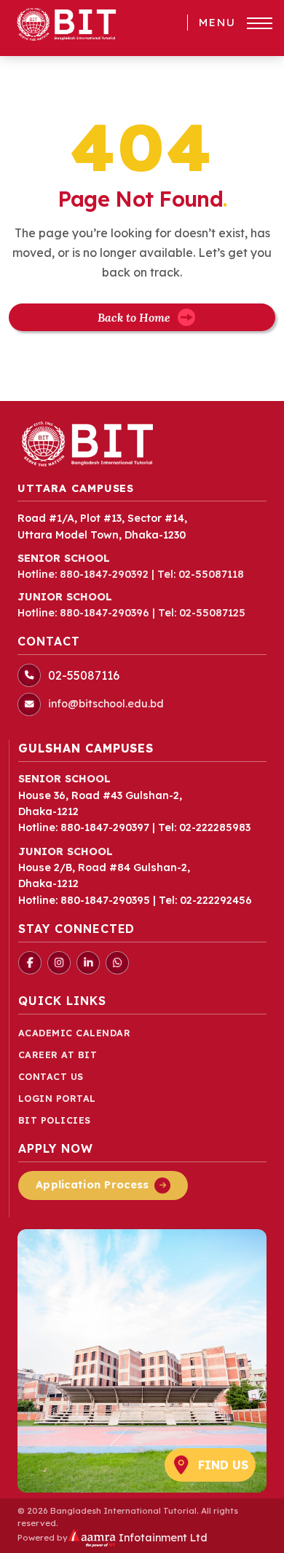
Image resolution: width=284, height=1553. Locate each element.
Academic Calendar (74, 1033)
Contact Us (51, 1076)
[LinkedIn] (88, 962)
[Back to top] (250, 1534)
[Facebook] (30, 962)
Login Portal (57, 1098)
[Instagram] (59, 962)
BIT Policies (54, 1120)
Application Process (92, 1184)
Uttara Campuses (75, 488)
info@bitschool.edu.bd (106, 703)
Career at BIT (58, 1054)
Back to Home (134, 317)
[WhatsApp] (117, 962)
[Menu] (259, 23)
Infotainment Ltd (162, 1537)
